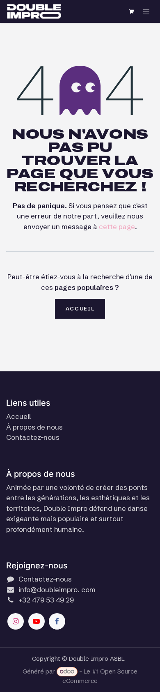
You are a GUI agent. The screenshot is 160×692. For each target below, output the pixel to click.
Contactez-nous (32, 437)
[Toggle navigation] (146, 11)
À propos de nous (34, 427)
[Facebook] (57, 621)
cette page (117, 226)
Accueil (80, 308)
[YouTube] (36, 621)
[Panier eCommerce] (132, 11)
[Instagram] (15, 621)
